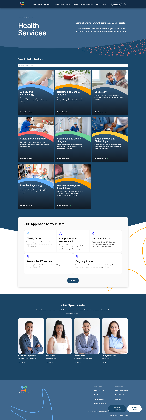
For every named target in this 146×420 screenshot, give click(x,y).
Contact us (116, 4)
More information (26, 112)
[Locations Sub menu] (51, 4)
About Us (103, 4)
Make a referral (134, 409)
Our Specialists (59, 4)
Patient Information (72, 4)
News (97, 4)
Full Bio (20, 362)
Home (19, 18)
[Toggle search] (125, 4)
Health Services (37, 4)
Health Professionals (86, 4)
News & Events (119, 395)
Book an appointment (117, 409)
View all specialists (72, 314)
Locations (47, 4)
